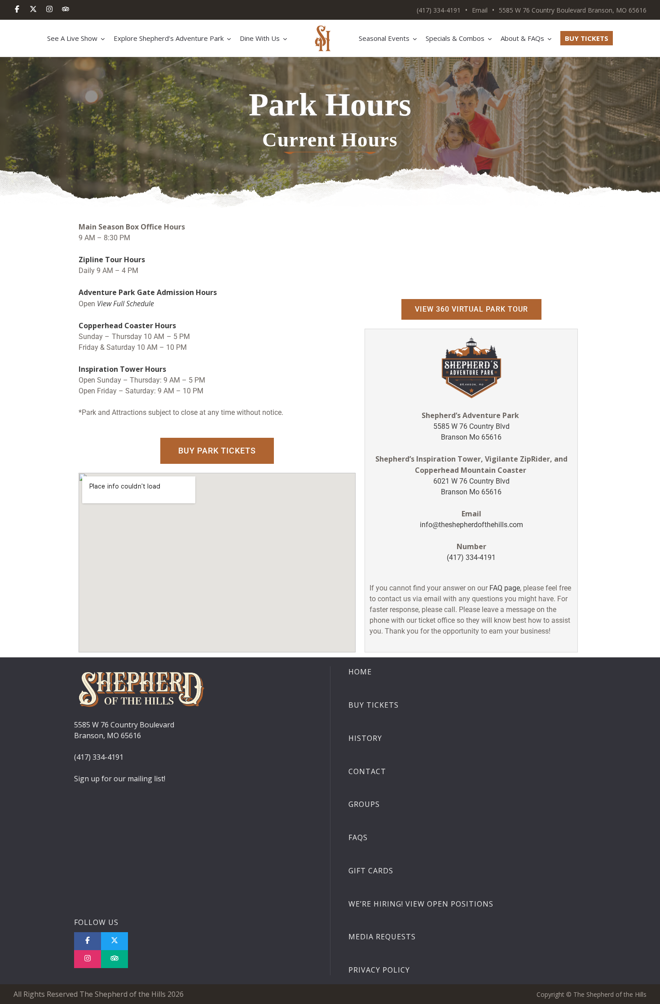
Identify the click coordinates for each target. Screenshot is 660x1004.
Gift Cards (370, 871)
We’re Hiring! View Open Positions (420, 904)
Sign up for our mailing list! (119, 779)
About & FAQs (522, 38)
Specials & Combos (455, 38)
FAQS (358, 837)
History (365, 738)
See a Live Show (72, 38)
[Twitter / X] (33, 10)
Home (360, 672)
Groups (364, 804)
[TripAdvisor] (65, 10)
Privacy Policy (379, 970)
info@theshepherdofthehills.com (471, 524)
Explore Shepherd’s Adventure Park (169, 38)
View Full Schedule (125, 303)
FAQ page (504, 588)
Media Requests (382, 937)
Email (480, 10)
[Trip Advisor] (114, 959)
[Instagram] (49, 10)
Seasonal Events (384, 38)
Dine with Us (260, 38)
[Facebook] (17, 10)
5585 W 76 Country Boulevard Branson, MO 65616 (573, 10)
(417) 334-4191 (439, 10)
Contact (367, 771)
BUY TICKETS (586, 38)
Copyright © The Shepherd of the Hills (592, 994)
